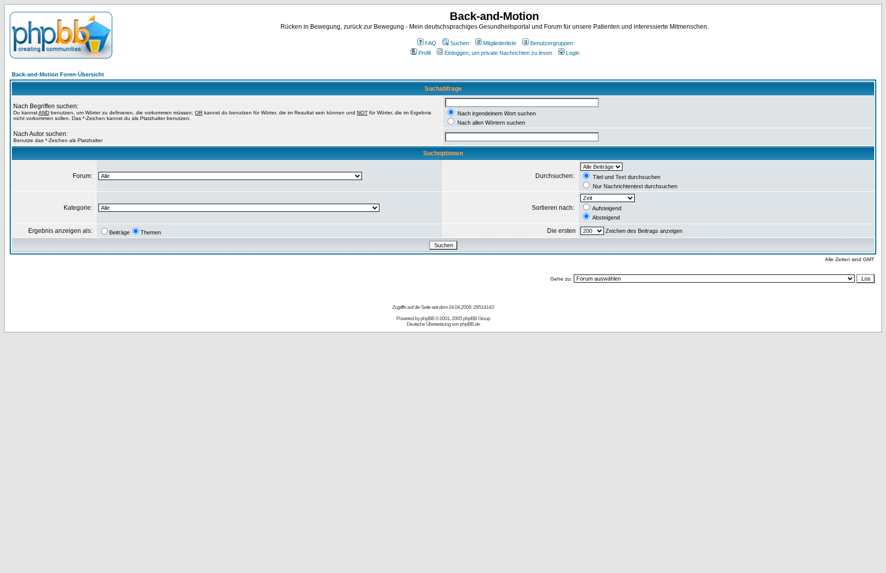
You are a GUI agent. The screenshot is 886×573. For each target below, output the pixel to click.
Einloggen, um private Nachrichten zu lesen (498, 53)
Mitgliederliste (499, 43)
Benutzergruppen (551, 43)
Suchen (459, 43)
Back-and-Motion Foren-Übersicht (58, 74)
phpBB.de (470, 324)
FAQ (430, 43)
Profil (424, 53)
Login (572, 53)
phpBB (427, 318)
